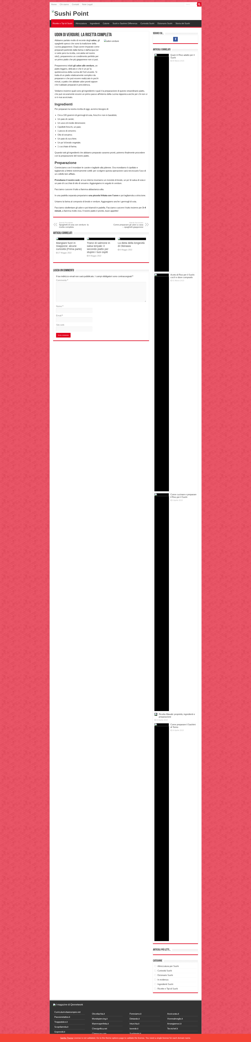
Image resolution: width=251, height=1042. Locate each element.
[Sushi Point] (70, 13)
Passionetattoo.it (62, 1017)
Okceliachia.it (98, 1014)
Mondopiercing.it (99, 1018)
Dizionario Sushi (164, 23)
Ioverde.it (134, 1028)
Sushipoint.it (135, 1033)
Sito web (60, 325)
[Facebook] (175, 39)
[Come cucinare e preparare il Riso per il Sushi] (161, 602)
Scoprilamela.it (61, 1027)
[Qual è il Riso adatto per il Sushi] (161, 163)
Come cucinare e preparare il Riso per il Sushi (183, 495)
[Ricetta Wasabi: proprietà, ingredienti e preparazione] (155, 714)
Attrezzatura (81, 23)
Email (59, 315)
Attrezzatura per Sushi (168, 966)
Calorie (106, 23)
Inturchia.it (134, 1023)
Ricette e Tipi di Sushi (62, 23)
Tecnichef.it (172, 1028)
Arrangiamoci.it (174, 1023)
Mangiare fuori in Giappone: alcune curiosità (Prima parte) (69, 246)
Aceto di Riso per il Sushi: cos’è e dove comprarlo (182, 276)
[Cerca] (199, 4)
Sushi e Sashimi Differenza (125, 23)
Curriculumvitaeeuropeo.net (67, 1012)
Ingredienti (95, 23)
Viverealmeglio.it (175, 1018)
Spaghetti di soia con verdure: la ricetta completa (74, 225)
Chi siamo (64, 4)
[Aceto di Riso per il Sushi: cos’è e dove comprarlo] (161, 382)
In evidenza (162, 979)
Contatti (75, 4)
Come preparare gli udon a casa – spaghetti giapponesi (128, 225)
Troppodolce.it (61, 1022)
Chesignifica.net (99, 1028)
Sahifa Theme (66, 1038)
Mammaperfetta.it (100, 1023)
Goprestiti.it (59, 1032)
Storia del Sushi (182, 23)
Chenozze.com (99, 1033)
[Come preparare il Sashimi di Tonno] (161, 832)
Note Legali (87, 4)
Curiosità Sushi (147, 23)
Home (54, 4)
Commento (62, 280)
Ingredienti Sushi (165, 984)
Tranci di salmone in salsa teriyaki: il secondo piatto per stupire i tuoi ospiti (98, 248)
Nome (59, 306)
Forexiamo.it (135, 1014)
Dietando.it (135, 1018)
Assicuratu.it (173, 1014)
